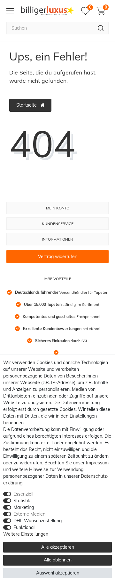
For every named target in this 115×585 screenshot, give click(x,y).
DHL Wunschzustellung (37, 521)
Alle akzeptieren (57, 547)
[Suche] (101, 28)
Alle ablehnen (58, 560)
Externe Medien (29, 514)
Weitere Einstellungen (25, 534)
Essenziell (23, 494)
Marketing (23, 507)
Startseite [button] (27, 105)
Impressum (97, 463)
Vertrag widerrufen (57, 256)
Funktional (23, 527)
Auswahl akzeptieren (57, 573)
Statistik (21, 501)
